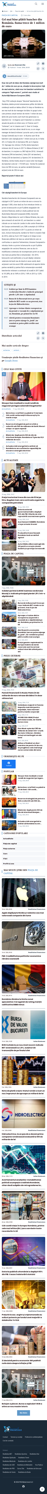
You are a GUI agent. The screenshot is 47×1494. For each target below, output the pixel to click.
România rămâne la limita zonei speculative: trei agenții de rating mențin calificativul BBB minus (22, 1002)
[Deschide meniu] (42, 4)
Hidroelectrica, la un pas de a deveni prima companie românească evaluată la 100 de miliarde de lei (22, 1137)
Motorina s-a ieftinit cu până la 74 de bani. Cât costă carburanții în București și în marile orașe (24, 415)
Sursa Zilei (20, 1468)
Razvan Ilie (20, 65)
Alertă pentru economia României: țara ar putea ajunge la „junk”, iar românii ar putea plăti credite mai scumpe (24, 321)
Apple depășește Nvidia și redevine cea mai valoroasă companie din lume (23, 914)
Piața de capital (19, 11)
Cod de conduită (8, 1441)
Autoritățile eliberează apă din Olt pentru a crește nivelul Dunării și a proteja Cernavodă (31, 546)
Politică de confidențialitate (34, 1437)
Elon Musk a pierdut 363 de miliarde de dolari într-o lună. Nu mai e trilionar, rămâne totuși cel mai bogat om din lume (31, 733)
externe (6, 350)
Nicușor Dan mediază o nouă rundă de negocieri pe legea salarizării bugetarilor (22, 404)
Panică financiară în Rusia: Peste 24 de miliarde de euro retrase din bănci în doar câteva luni (22, 696)
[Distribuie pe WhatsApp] (38, 69)
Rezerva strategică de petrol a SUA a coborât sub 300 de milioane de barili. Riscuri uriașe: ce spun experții (25, 426)
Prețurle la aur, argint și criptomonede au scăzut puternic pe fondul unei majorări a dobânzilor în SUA (22, 1317)
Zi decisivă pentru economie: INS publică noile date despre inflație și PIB (21, 1362)
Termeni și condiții (16, 1437)
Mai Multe (23, 1413)
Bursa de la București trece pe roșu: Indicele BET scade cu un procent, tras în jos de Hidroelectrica (25, 301)
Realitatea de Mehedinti (24, 1465)
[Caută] (36, 4)
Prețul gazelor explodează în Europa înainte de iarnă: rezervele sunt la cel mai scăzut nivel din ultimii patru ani (30, 647)
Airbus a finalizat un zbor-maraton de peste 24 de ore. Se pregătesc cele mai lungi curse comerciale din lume (30, 746)
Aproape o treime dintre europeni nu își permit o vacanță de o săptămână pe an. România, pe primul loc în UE (26, 311)
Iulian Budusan (39, 1041)
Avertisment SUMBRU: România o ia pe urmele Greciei (31, 523)
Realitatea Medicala (9, 1461)
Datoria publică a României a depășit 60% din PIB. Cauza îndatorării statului (22, 1273)
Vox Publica (39, 1465)
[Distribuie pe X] (43, 69)
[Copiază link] (38, 64)
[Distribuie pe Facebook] (43, 64)
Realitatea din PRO (9, 1468)
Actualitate (6, 409)
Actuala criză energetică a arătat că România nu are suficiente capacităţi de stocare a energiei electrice (23, 448)
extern (16, 350)
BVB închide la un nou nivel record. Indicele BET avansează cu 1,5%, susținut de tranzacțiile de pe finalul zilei (22, 1048)
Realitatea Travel (23, 1458)
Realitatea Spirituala (9, 1458)
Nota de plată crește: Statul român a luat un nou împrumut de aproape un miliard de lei (23, 1092)
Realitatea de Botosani (34, 1468)
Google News (11, 360)
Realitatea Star (34, 1454)
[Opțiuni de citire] (42, 1489)
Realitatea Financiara (36, 909)
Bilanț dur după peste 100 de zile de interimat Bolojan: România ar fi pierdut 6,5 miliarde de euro (25, 437)
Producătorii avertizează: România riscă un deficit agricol (29, 535)
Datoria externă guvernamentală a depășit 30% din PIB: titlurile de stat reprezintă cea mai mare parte (31, 513)
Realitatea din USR (9, 1465)
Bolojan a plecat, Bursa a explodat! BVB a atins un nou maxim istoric (22, 1405)
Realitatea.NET (7, 1454)
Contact (5, 1437)
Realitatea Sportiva (21, 1454)
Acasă (6, 11)
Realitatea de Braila (24, 1472)
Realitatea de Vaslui (9, 1472)
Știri (11, 11)
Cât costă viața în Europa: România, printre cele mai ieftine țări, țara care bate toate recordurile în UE (23, 1228)
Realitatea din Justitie (25, 1461)
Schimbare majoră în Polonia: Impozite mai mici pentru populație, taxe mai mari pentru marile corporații (31, 708)
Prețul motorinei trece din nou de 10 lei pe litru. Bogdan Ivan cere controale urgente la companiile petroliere (23, 500)
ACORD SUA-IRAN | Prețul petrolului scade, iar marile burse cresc (29, 719)
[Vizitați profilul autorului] (4, 66)
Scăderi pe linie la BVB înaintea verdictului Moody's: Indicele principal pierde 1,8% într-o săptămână (26, 292)
